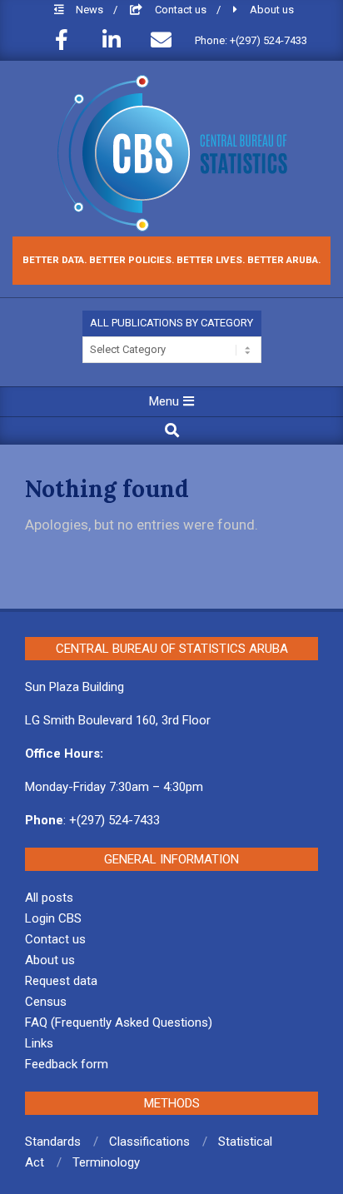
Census (46, 1001)
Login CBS (53, 918)
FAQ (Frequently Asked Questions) (118, 1022)
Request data (61, 980)
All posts (49, 897)
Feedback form (66, 1064)
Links (39, 1043)
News (91, 9)
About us (272, 9)
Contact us (182, 9)
